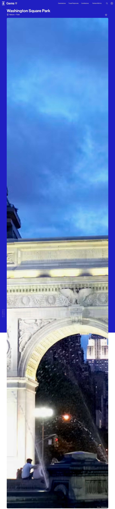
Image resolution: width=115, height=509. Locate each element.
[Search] (107, 3)
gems (10, 3)
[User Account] (112, 3)
